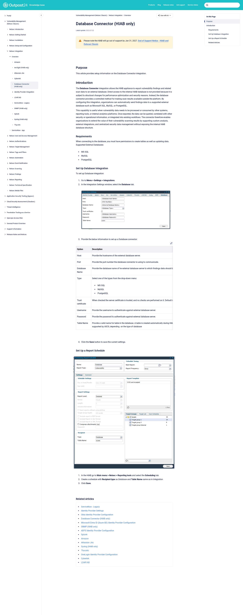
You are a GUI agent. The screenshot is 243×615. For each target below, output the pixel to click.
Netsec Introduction (16, 29)
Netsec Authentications (17, 141)
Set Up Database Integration (218, 34)
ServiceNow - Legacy (21, 103)
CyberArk (17, 78)
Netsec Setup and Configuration (20, 46)
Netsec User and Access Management (23, 136)
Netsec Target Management (19, 147)
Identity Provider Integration (24, 92)
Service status (193, 5)
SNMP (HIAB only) (20, 108)
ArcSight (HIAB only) (21, 67)
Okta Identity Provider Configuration (97, 514)
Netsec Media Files (16, 191)
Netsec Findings (15, 174)
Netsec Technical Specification (20, 185)
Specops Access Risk (15, 218)
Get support (180, 5)
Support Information (14, 229)
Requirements (213, 30)
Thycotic (17, 125)
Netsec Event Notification (18, 163)
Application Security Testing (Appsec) (20, 196)
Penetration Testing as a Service (18, 212)
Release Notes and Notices (17, 234)
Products (151, 5)
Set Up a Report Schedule (217, 38)
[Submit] (207, 5)
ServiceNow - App (18, 130)
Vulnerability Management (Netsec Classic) (16, 22)
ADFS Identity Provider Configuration (97, 530)
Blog (159, 5)
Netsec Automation (16, 158)
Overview (15, 56)
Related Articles (214, 42)
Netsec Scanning (15, 169)
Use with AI (164, 15)
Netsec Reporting (15, 180)
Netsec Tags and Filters (17, 152)
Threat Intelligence (13, 207)
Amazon (17, 62)
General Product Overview (16, 223)
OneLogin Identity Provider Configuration (99, 554)
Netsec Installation (16, 40)
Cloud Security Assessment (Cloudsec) (21, 201)
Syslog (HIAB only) (21, 119)
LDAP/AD (17, 97)
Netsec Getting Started (17, 35)
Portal (9, 16)
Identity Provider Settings (92, 510)
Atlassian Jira (19, 73)
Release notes (168, 5)
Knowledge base (37, 5)
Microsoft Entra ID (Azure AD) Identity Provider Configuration (108, 522)
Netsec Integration (16, 51)
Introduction (210, 26)
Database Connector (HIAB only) (21, 85)
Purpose (209, 21)
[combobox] (222, 5)
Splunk (16, 114)
